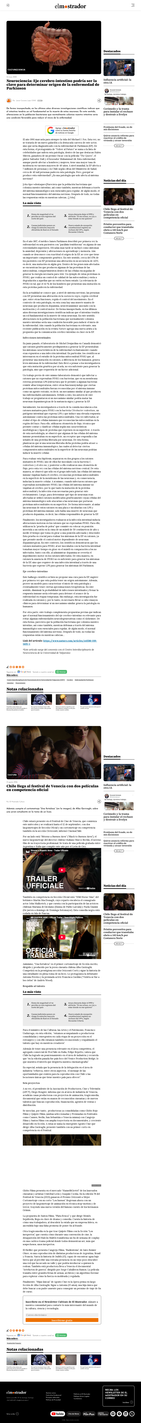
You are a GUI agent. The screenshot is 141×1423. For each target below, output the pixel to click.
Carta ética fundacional (53, 1395)
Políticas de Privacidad (53, 1400)
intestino (10, 683)
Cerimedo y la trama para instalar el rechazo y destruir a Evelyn (118, 111)
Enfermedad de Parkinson (84, 680)
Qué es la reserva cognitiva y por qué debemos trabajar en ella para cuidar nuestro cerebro (65, 708)
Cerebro (70, 680)
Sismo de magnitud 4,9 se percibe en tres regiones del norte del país (43, 216)
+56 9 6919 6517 (11, 1400)
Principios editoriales (52, 1397)
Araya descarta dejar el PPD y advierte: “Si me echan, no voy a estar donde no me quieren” (82, 216)
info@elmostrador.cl (22, 1400)
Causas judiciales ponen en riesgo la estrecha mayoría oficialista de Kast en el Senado (44, 227)
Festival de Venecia (14, 1343)
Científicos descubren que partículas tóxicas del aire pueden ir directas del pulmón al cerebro (17, 708)
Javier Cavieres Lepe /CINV (26, 100)
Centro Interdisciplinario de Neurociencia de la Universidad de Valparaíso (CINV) (36, 680)
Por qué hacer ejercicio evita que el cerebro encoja (90, 707)
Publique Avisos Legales (81, 1396)
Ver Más (39, 100)
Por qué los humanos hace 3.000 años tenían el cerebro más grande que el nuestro (41, 708)
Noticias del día (115, 180)
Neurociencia (20, 683)
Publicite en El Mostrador (82, 1394)
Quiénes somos (51, 1393)
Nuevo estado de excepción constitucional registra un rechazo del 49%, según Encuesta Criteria (80, 228)
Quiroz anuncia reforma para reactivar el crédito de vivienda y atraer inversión (119, 138)
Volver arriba (11, 1414)
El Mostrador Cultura (17, 801)
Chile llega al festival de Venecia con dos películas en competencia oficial (118, 213)
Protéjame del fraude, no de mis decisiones (118, 128)
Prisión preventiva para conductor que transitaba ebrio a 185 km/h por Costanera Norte (119, 229)
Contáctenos (78, 1398)
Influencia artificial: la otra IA (117, 81)
